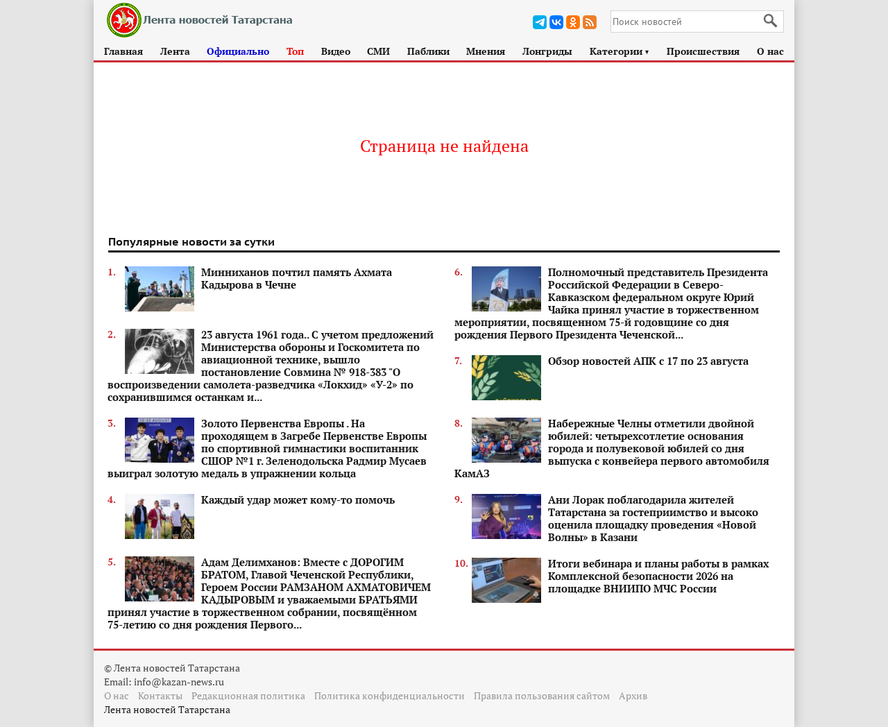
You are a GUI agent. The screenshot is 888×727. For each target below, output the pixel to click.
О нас (770, 51)
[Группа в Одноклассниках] (573, 22)
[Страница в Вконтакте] (556, 22)
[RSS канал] (590, 22)
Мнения (485, 51)
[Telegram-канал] (540, 22)
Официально (238, 51)
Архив (633, 695)
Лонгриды (547, 51)
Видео (335, 51)
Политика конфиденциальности (389, 695)
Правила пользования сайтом (542, 695)
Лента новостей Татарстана (167, 709)
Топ (295, 51)
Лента (175, 51)
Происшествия (703, 51)
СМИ (378, 51)
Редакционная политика (248, 695)
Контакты (160, 695)
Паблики (428, 51)
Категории (620, 51)
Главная (123, 51)
